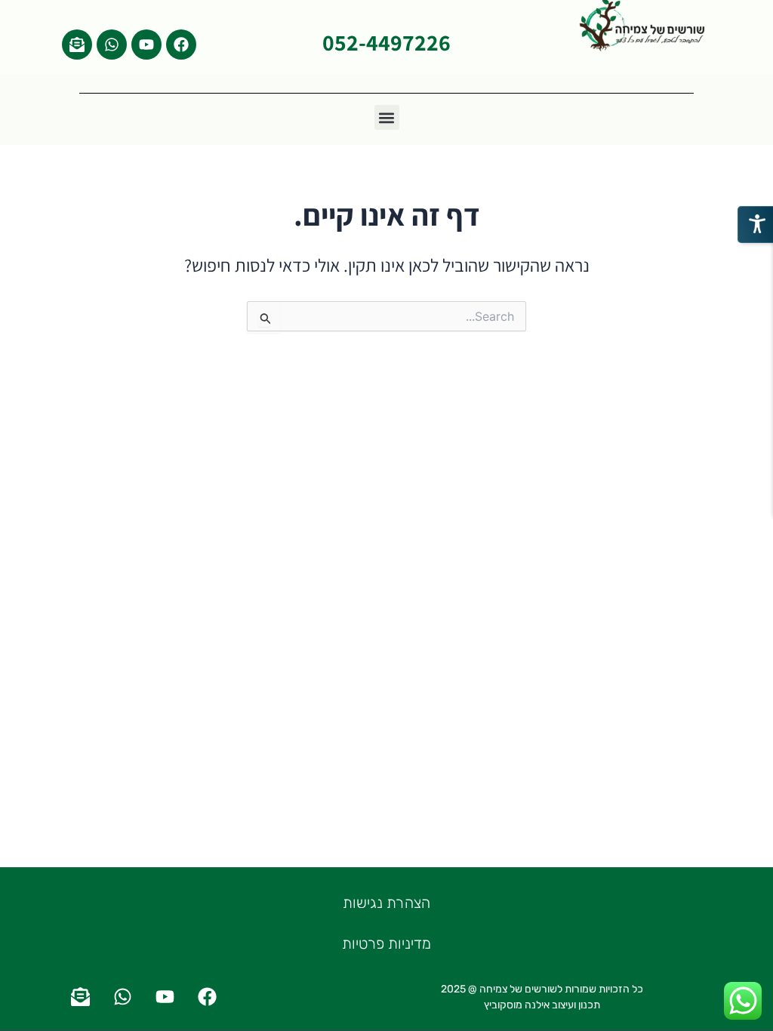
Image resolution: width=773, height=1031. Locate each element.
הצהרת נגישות (386, 903)
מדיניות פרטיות (386, 943)
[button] (386, 117)
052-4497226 (386, 42)
